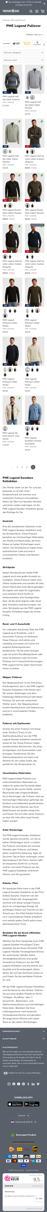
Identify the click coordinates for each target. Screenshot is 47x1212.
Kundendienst (11, 1031)
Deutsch (21, 1115)
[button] (27, 98)
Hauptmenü (10, 1039)
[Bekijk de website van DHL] (19, 1149)
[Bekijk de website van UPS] (35, 1149)
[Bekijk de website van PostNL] (11, 1149)
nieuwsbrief (10, 1047)
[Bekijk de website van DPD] (27, 1149)
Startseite (6, 20)
